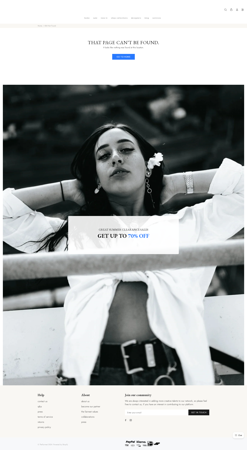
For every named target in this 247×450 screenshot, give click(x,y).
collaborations (87, 416)
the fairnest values (89, 411)
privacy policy (44, 427)
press (40, 411)
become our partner (90, 406)
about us (85, 401)
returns (41, 422)
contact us (42, 401)
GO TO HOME (123, 57)
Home (40, 26)
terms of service (45, 416)
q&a (40, 406)
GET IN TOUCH (198, 412)
